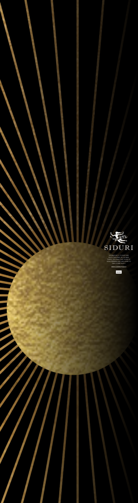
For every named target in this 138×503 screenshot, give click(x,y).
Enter (119, 272)
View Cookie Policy (118, 267)
